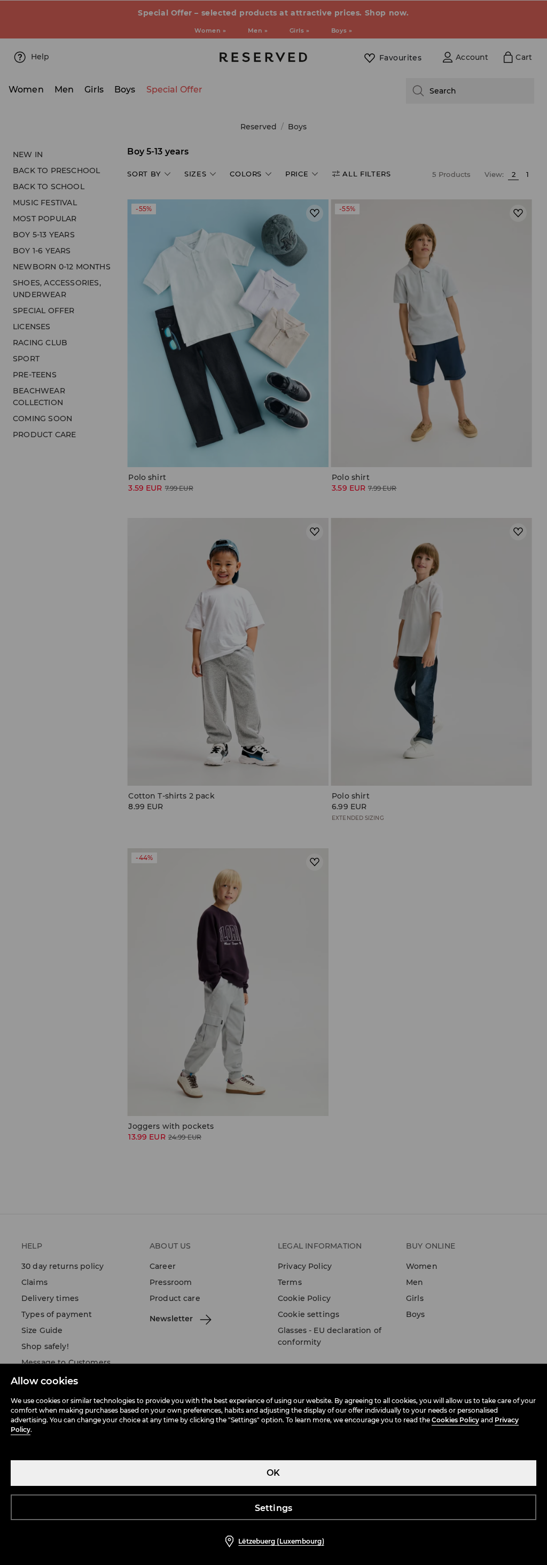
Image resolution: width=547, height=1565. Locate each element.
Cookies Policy (455, 1420)
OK (273, 1473)
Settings (274, 1508)
